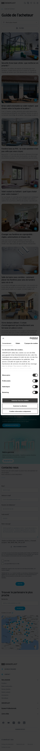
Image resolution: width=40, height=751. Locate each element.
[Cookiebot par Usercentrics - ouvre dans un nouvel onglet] (30, 338)
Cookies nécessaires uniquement (20, 411)
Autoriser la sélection (20, 406)
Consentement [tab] (6, 343)
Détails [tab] (18, 343)
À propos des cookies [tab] (31, 343)
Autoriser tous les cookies (20, 400)
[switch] (35, 380)
